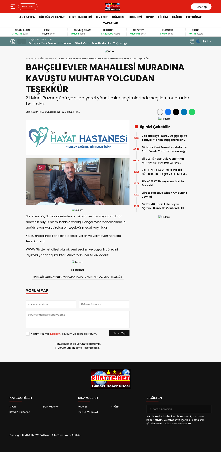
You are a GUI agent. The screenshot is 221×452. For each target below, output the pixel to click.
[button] (19, 41)
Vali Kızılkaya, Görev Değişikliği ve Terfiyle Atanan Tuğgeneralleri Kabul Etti (164, 138)
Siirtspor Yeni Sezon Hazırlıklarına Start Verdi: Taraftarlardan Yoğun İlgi (77, 43)
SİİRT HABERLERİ (80, 17)
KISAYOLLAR (88, 398)
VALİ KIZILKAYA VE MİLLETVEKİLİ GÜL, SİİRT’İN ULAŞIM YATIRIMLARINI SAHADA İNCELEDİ (165, 172)
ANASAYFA (27, 17)
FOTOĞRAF (194, 17)
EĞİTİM (163, 17)
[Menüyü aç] (13, 6)
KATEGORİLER (20, 398)
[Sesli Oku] (160, 112)
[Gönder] (208, 409)
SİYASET (102, 17)
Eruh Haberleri (51, 406)
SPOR (150, 17)
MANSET (82, 406)
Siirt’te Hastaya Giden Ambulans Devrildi (164, 195)
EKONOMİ (135, 17)
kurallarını (55, 334)
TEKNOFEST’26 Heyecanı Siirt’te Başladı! (163, 183)
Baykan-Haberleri (19, 412)
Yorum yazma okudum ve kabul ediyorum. (64, 334)
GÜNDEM (118, 17)
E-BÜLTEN (154, 398)
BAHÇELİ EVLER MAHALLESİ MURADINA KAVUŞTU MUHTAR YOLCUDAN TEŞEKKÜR (77, 276)
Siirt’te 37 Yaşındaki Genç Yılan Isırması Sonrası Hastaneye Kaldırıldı (163, 161)
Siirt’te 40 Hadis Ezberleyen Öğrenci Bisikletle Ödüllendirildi (163, 206)
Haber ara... (28, 6)
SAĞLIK (177, 17)
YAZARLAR (110, 23)
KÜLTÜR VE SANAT (52, 17)
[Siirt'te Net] (112, 7)
